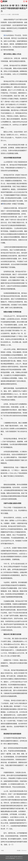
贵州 (5, 35)
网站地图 (15, 856)
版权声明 (11, 856)
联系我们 (19, 856)
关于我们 (7, 856)
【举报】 (2, 850)
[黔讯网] (4, 1)
